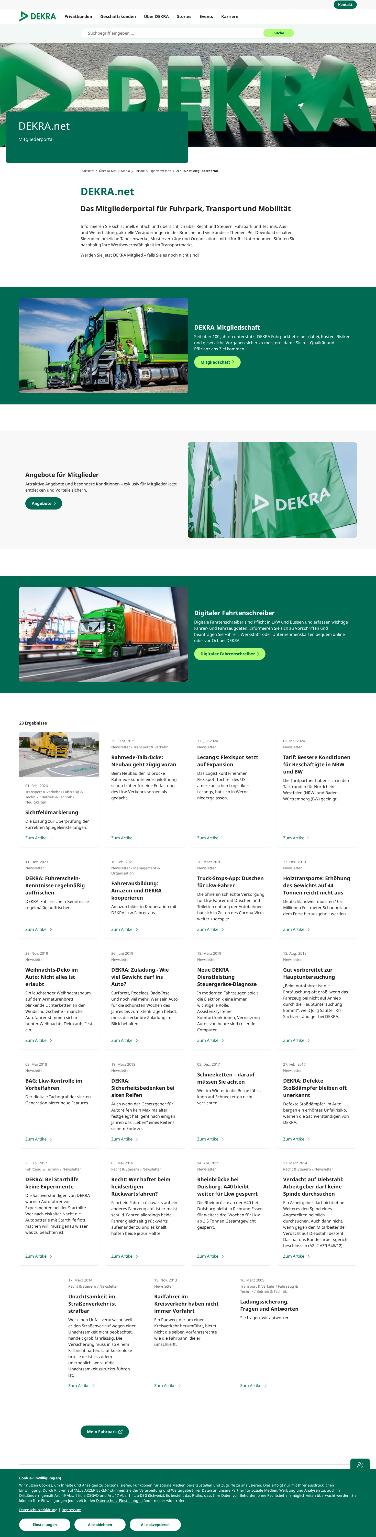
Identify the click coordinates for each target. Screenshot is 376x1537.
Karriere (229, 16)
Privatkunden (78, 16)
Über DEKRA (156, 16)
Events (206, 16)
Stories (184, 16)
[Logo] (39, 16)
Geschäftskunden (118, 16)
